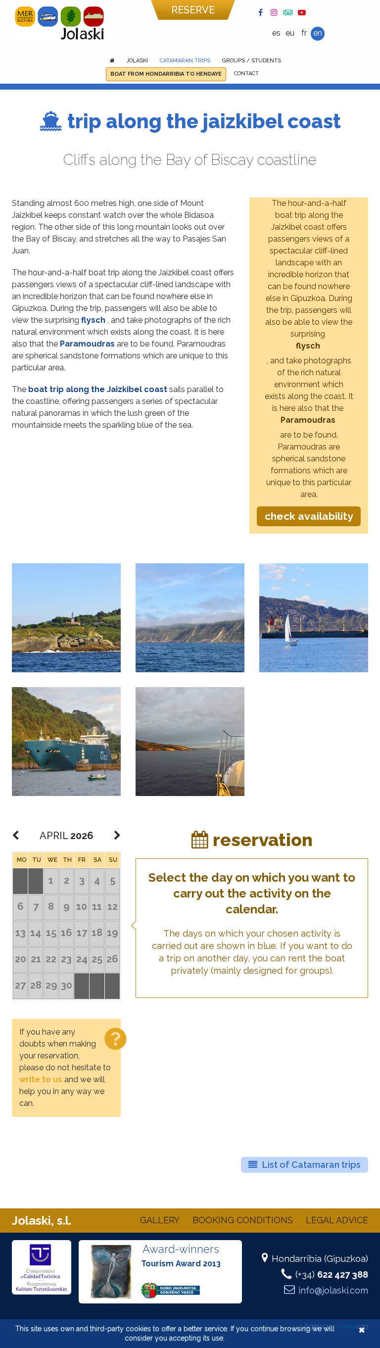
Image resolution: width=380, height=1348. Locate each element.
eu (289, 33)
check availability (309, 516)
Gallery (160, 1220)
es (276, 33)
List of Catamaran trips (311, 1164)
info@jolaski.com (333, 1290)
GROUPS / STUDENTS (251, 60)
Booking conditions (242, 1220)
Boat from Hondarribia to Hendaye (166, 74)
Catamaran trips (185, 60)
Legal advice (337, 1220)
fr (304, 33)
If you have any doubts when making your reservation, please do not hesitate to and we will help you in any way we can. (65, 1067)
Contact (246, 73)
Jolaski (137, 60)
